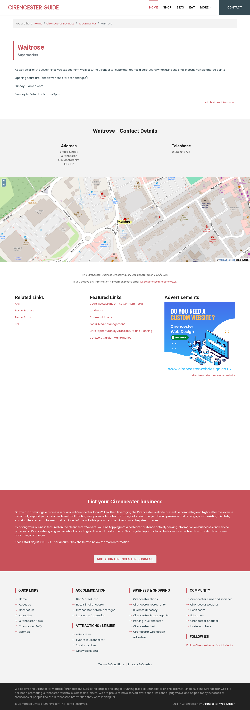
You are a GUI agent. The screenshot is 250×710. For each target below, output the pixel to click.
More (204, 7)
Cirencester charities (204, 621)
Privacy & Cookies (140, 664)
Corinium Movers (101, 317)
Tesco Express (24, 310)
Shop (167, 7)
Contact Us (26, 610)
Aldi (17, 304)
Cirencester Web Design (219, 704)
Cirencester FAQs (31, 626)
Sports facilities (86, 645)
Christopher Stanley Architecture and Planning (121, 331)
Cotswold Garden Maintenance (110, 338)
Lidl (17, 324)
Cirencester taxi (144, 626)
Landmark (96, 310)
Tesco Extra (23, 317)
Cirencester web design (149, 632)
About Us (25, 605)
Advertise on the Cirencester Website (213, 375)
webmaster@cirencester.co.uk (158, 281)
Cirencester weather (204, 605)
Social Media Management (107, 324)
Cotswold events (87, 651)
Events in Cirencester (90, 640)
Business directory (145, 610)
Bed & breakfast (87, 599)
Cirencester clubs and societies (211, 599)
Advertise (25, 615)
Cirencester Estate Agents (151, 615)
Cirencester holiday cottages (95, 610)
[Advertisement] (117, 431)
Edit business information (220, 102)
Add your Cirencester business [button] (125, 559)
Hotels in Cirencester (90, 605)
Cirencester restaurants (149, 605)
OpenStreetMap (227, 259)
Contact (234, 7)
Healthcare (197, 610)
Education (197, 615)
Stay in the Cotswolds (90, 615)
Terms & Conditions (111, 664)
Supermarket (87, 23)
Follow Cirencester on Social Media (209, 645)
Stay (180, 7)
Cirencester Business (60, 23)
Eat (192, 7)
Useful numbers (200, 626)
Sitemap (24, 632)
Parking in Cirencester (148, 621)
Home (153, 7)
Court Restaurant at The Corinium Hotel (116, 304)
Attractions (83, 634)
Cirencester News (31, 621)
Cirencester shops (145, 599)
